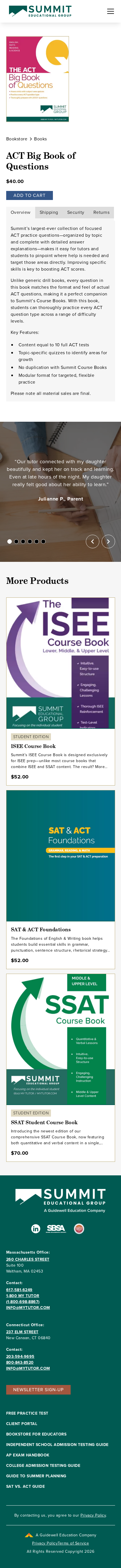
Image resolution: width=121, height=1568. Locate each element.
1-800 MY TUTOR (22, 1296)
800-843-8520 (20, 1362)
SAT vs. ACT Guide (25, 1486)
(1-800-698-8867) (23, 1302)
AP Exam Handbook (28, 1455)
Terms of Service (73, 1543)
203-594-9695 (20, 1357)
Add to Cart (30, 195)
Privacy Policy (93, 1515)
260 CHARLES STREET (28, 1259)
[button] (109, 11)
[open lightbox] (37, 79)
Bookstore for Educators (36, 1434)
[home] (38, 11)
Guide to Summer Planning (36, 1476)
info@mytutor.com (28, 1308)
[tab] (20, 212)
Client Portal (21, 1424)
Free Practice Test (27, 1413)
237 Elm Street (22, 1332)
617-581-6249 (19, 1290)
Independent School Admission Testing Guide (57, 1445)
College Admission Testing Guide (43, 1466)
